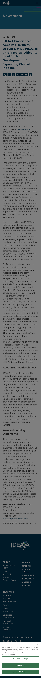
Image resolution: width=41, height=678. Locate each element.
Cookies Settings (20, 659)
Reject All (20, 665)
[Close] (37, 644)
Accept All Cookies (20, 672)
